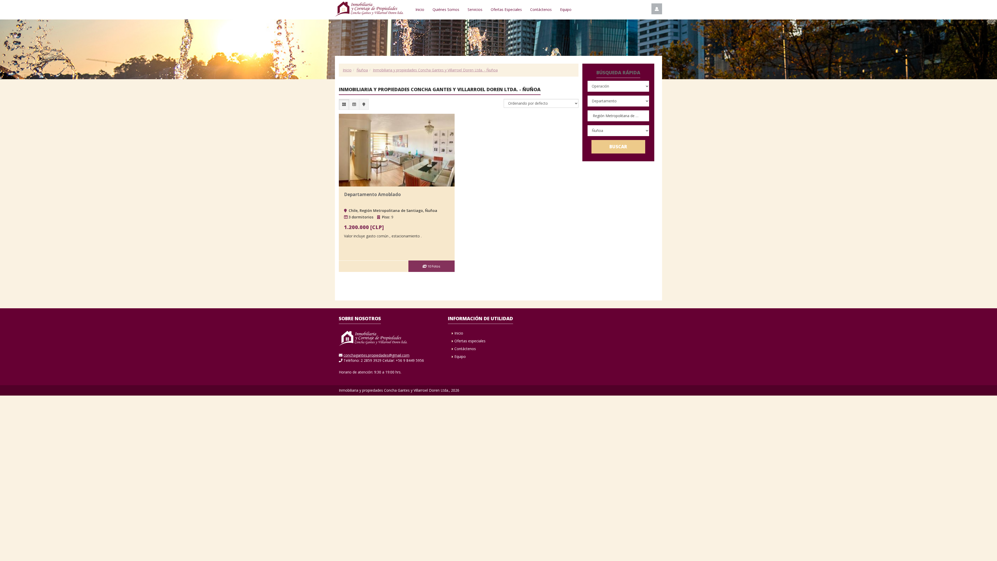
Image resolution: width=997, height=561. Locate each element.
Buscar (618, 147)
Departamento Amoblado (372, 194)
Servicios (475, 9)
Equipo (565, 9)
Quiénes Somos (446, 9)
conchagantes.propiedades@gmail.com (376, 355)
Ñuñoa (362, 70)
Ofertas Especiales (506, 9)
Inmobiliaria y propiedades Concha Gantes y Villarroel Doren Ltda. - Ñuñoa (435, 70)
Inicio (419, 9)
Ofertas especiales (470, 340)
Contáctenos (541, 9)
